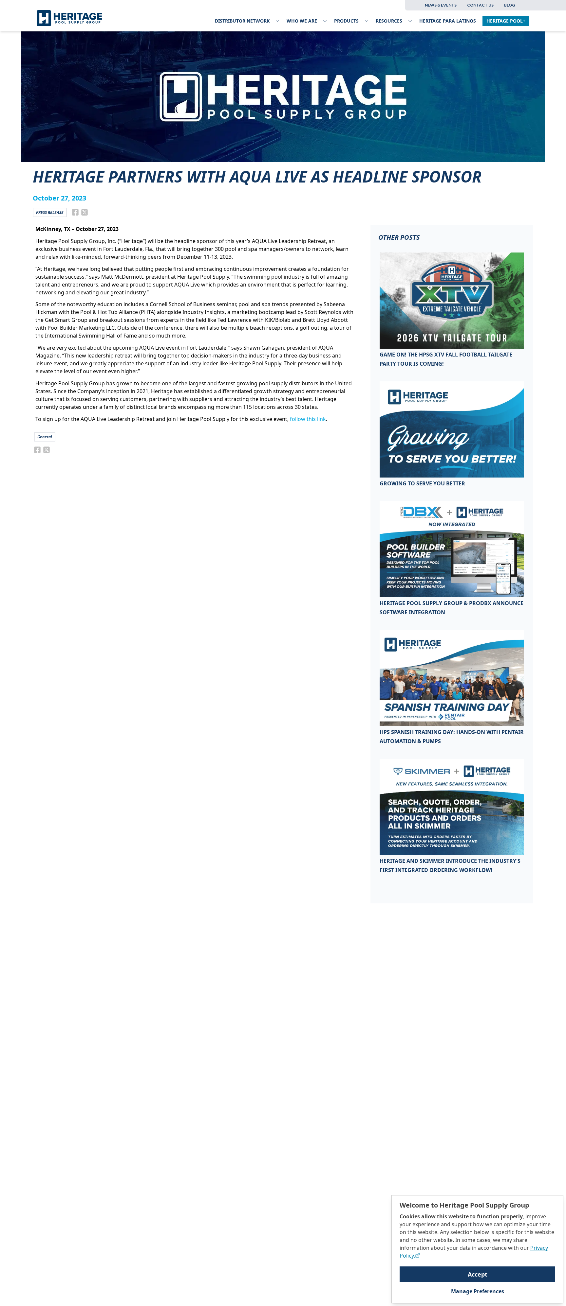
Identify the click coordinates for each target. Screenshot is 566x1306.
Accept (477, 1274)
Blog (509, 5)
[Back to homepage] (71, 18)
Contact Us (480, 5)
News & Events (441, 5)
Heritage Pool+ (505, 21)
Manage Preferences (477, 1291)
